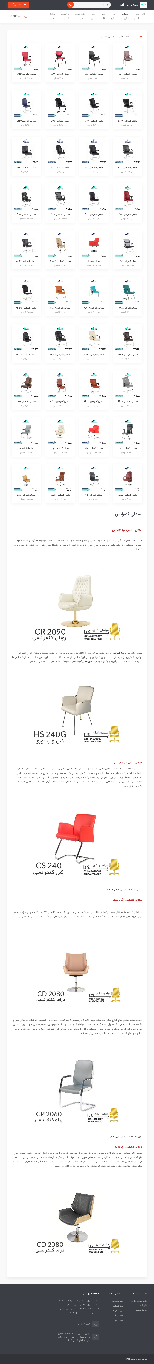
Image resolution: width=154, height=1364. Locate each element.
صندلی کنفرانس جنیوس (60, 495)
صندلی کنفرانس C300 (127, 308)
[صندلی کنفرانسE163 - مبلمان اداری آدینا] (26, 151)
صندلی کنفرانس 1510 (94, 74)
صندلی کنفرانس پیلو (26, 448)
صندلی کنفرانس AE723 (94, 308)
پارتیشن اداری (65, 16)
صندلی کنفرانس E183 (94, 167)
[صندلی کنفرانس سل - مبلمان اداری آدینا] (94, 432)
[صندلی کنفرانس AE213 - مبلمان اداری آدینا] (60, 385)
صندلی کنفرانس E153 (127, 214)
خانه (143, 14)
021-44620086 (16, 16)
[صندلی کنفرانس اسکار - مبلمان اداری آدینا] (26, 385)
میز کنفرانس (118, 653)
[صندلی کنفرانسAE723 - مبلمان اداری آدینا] (94, 291)
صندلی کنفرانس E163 (26, 167)
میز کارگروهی (117, 1311)
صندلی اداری (125, 16)
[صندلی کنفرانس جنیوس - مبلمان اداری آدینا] (60, 478)
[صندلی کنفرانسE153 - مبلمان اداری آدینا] (127, 198)
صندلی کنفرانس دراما (26, 495)
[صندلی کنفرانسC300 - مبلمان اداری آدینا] (127, 291)
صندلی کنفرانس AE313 (60, 354)
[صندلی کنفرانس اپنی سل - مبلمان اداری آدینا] (94, 245)
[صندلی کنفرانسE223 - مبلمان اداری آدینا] (26, 198)
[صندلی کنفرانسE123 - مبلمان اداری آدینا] (60, 58)
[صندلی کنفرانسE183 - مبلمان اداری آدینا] (94, 151)
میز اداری (136, 16)
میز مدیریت (117, 1301)
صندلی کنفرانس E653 (26, 74)
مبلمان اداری (88, 661)
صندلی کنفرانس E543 (26, 121)
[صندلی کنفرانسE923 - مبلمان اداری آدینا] (127, 151)
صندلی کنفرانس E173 (60, 167)
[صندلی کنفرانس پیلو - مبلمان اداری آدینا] (26, 432)
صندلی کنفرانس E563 (127, 121)
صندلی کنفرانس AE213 (60, 401)
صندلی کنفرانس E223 (26, 214)
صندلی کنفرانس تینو (128, 448)
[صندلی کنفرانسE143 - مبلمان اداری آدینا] (94, 198)
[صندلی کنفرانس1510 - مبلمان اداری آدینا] (94, 58)
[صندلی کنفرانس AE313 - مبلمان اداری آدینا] (60, 338)
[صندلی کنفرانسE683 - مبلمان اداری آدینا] (60, 104)
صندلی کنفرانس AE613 (128, 401)
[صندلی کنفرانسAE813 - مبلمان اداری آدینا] (60, 291)
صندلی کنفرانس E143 (94, 214)
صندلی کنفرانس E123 (60, 74)
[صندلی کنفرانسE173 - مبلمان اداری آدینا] (60, 151)
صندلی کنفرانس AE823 (26, 354)
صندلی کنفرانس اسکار (26, 401)
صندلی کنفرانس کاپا (93, 495)
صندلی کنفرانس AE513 (128, 354)
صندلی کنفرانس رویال (60, 448)
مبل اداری (113, 16)
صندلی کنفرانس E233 (60, 214)
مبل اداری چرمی (117, 1137)
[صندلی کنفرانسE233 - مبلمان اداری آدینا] (60, 198)
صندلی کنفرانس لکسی (128, 495)
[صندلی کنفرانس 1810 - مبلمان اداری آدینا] (127, 58)
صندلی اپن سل (94, 261)
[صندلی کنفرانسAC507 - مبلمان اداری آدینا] (94, 338)
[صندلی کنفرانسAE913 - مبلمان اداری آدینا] (26, 245)
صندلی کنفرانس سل (94, 448)
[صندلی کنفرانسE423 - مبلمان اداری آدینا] (94, 104)
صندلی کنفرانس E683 (60, 121)
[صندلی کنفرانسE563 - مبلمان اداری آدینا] (127, 104)
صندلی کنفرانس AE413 (94, 401)
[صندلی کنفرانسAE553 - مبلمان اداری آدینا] (60, 245)
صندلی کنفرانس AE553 (60, 261)
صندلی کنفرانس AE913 (26, 261)
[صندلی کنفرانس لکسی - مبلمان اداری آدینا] (127, 478)
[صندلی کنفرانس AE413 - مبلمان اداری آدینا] (94, 385)
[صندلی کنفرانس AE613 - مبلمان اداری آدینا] (127, 385)
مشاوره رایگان (16, 4)
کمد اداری (93, 16)
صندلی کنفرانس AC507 (94, 354)
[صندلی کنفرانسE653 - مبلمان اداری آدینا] (26, 58)
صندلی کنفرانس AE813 (60, 308)
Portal (127, 1359)
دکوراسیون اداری (80, 16)
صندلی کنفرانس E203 (127, 261)
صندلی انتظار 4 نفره (117, 890)
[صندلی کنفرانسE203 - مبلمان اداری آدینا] (127, 245)
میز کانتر (103, 16)
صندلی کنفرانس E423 (94, 121)
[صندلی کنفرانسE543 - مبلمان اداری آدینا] (26, 104)
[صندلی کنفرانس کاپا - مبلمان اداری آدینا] (94, 478)
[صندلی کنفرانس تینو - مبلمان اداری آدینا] (127, 432)
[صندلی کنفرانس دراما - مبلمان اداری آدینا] (26, 478)
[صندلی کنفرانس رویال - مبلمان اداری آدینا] (60, 432)
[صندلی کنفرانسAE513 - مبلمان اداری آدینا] (127, 338)
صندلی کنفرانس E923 (127, 167)
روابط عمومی (51, 16)
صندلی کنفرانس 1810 (128, 74)
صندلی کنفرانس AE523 (26, 308)
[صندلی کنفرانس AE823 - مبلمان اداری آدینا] (26, 338)
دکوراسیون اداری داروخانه (139, 1303)
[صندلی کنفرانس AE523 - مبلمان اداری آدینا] (26, 291)
